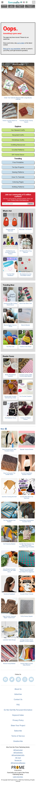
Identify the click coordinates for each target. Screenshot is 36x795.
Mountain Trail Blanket (25, 229)
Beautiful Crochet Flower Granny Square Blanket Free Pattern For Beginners (26, 570)
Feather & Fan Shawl (25, 346)
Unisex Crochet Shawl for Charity (10, 121)
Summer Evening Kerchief (9, 496)
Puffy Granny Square (27, 616)
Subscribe (18, 731)
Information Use (24, 200)
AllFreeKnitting (18, 753)
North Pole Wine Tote (25, 303)
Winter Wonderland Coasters (10, 375)
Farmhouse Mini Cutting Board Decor (10, 304)
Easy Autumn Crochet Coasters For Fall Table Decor (9, 570)
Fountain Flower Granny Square (26, 121)
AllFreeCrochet (18, 750)
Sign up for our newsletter (12, 49)
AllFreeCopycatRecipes (18, 763)
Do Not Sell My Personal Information (18, 710)
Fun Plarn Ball (10, 346)
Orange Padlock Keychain (10, 230)
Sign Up (30, 203)
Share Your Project (18, 725)
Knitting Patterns (18, 187)
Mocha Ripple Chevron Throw (10, 325)
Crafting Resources (18, 145)
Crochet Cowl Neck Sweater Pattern (26, 473)
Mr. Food (18, 758)
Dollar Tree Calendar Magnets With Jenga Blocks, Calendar (18, 98)
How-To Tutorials (18, 177)
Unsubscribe (18, 741)
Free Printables (18, 162)
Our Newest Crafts (18, 130)
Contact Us (18, 699)
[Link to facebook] (5, 679)
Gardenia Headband (9, 594)
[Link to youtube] (31, 679)
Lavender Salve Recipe (9, 640)
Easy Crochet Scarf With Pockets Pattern (9, 450)
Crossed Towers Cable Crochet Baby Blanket (25, 375)
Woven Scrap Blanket (9, 663)
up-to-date (20, 43)
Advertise (18, 694)
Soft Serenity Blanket (9, 544)
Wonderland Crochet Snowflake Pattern (25, 274)
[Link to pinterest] (18, 679)
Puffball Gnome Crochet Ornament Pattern (10, 252)
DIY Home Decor (18, 155)
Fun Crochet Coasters (25, 396)
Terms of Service (18, 736)
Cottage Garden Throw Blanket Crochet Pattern (26, 640)
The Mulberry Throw (10, 418)
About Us (18, 689)
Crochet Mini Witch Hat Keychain (26, 497)
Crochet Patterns (18, 150)
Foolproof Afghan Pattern (26, 418)
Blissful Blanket (25, 325)
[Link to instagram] (24, 679)
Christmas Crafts (18, 140)
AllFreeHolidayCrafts (18, 755)
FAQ (18, 705)
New (2, 429)
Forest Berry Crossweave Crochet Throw (27, 521)
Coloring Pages (18, 182)
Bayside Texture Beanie (26, 449)
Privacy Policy (15, 200)
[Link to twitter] (12, 679)
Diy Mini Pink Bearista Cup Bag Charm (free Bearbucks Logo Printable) (26, 545)
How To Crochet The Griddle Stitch (9, 473)
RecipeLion (18, 760)
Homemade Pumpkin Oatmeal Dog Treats (10, 397)
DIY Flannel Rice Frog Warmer (26, 251)
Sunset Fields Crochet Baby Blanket (26, 664)
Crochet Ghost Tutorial (26, 594)
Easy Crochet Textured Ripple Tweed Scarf (9, 617)
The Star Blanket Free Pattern (9, 521)
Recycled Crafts (18, 135)
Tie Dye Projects (18, 167)
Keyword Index (18, 715)
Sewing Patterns (18, 172)
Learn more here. (18, 777)
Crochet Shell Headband (10, 274)
